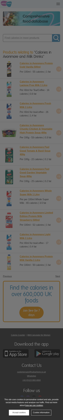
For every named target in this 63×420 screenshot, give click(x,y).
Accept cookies (19, 412)
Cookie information (41, 412)
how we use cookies (34, 405)
